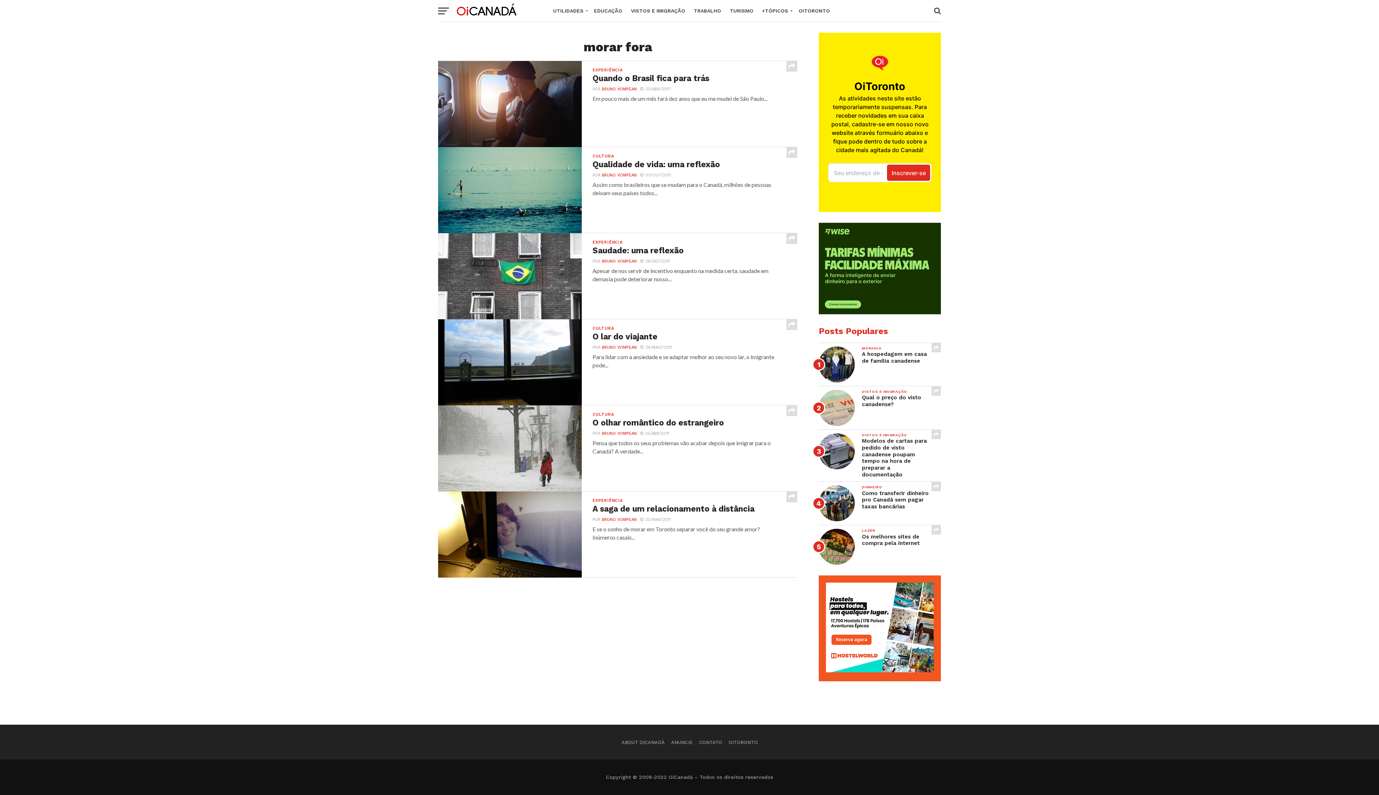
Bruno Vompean (619, 89)
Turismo (741, 11)
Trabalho (707, 11)
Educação (608, 11)
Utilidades (568, 11)
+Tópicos (775, 11)
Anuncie (682, 742)
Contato (710, 742)
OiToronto (814, 11)
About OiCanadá (643, 742)
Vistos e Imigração (658, 11)
